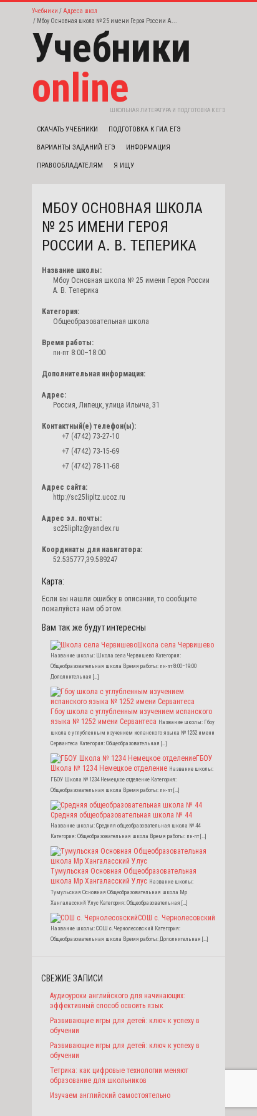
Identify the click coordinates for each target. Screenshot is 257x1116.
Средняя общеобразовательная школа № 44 (121, 815)
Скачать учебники (67, 129)
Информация (148, 147)
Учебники (45, 10)
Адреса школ (80, 10)
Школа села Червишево (175, 645)
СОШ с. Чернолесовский (176, 917)
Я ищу (124, 165)
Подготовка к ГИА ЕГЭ (145, 129)
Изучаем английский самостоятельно (110, 1095)
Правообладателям (70, 165)
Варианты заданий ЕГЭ (76, 147)
